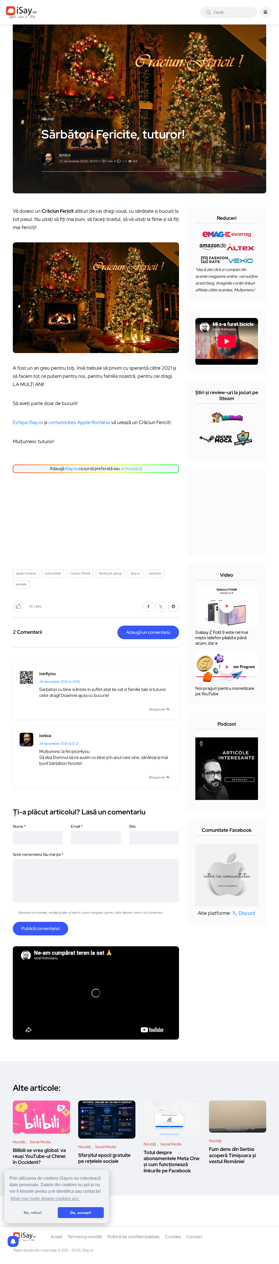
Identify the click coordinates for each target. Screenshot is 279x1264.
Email (77, 826)
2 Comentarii (27, 632)
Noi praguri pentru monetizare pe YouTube (224, 691)
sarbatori (155, 573)
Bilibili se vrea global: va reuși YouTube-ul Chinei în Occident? (39, 1156)
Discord (247, 913)
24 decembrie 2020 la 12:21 (58, 743)
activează (130, 468)
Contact (194, 1237)
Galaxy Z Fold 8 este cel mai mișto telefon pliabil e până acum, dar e (221, 637)
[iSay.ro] (21, 12)
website (21, 584)
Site (132, 826)
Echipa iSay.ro (28, 422)
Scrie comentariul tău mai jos (38, 854)
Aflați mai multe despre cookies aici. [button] (45, 1198)
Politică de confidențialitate (133, 1237)
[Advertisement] (97, 519)
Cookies (173, 1237)
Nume (19, 826)
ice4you (47, 673)
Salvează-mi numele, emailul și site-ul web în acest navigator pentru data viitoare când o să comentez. (90, 912)
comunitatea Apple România (79, 422)
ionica (45, 735)
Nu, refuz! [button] (33, 1212)
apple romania (26, 573)
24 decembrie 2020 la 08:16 (59, 681)
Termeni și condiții (85, 1237)
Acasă (56, 1237)
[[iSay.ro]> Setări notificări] (13, 1241)
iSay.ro (71, 468)
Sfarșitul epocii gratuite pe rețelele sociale (104, 1158)
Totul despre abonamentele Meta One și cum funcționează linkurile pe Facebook (171, 1161)
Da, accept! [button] (80, 1212)
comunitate (53, 573)
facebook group (110, 573)
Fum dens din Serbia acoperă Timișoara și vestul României (232, 1155)
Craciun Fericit (80, 573)
